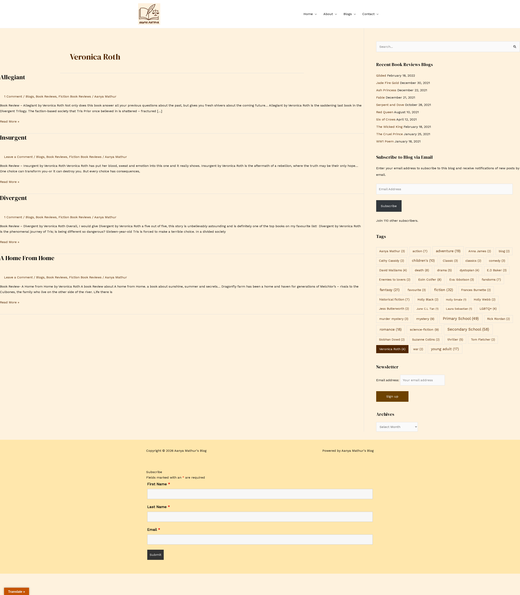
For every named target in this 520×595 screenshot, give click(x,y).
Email (153, 529)
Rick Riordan (498, 319)
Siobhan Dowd (392, 339)
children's (423, 261)
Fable (380, 97)
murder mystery (393, 319)
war (418, 349)
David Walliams (393, 270)
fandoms (491, 279)
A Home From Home (27, 258)
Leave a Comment (18, 157)
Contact (368, 14)
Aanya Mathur (392, 251)
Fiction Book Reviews (74, 96)
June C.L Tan (427, 308)
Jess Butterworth (394, 309)
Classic (450, 261)
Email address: (388, 380)
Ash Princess (386, 90)
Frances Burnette (476, 290)
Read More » (9, 121)
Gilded (381, 75)
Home (308, 14)
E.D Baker (497, 270)
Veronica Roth (392, 349)
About (328, 14)
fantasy (390, 290)
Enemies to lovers (394, 279)
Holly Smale (456, 299)
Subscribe (389, 206)
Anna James (479, 251)
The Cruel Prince (389, 134)
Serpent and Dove (390, 105)
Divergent (13, 198)
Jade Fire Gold (387, 83)
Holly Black (427, 299)
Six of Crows (385, 119)
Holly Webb (484, 299)
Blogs (347, 14)
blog (504, 251)
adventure (448, 251)
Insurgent (13, 137)
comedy (497, 261)
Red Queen (384, 112)
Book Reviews (46, 96)
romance (391, 329)
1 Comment (13, 96)
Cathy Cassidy (391, 261)
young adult (445, 349)
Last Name (158, 507)
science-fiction (424, 329)
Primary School (461, 318)
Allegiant (12, 77)
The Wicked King (389, 127)
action (420, 251)
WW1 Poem (385, 141)
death (422, 270)
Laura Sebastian (459, 308)
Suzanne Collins (426, 339)
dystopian (469, 270)
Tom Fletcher (483, 339)
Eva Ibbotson (461, 279)
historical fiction (394, 299)
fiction (443, 290)
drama (444, 270)
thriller (455, 339)
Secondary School (468, 329)
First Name (158, 484)
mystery (425, 319)
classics (473, 261)
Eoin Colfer (429, 279)
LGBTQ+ (488, 309)
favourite (417, 290)
